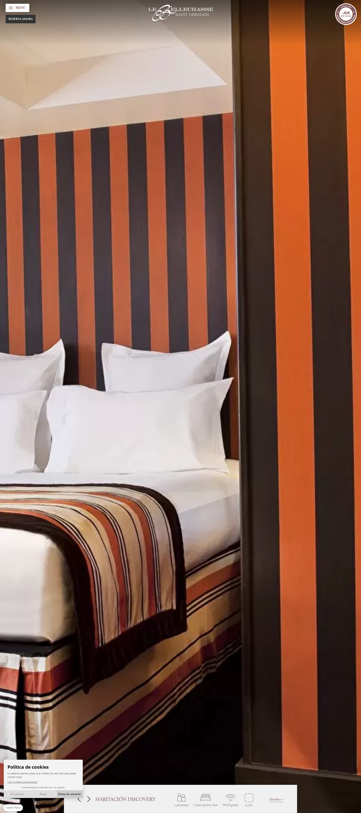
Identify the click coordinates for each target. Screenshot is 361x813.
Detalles (275, 799)
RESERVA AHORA (20, 19)
